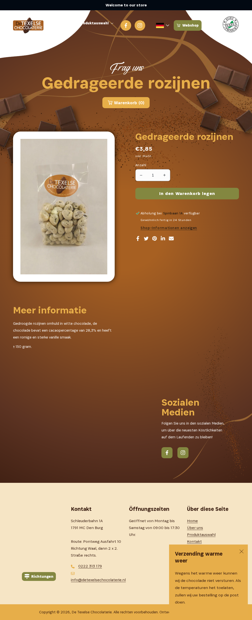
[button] (97, 23)
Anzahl (140, 165)
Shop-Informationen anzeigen (169, 228)
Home (192, 520)
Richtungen (42, 576)
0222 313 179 (90, 566)
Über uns (195, 527)
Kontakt (194, 541)
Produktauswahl (201, 534)
